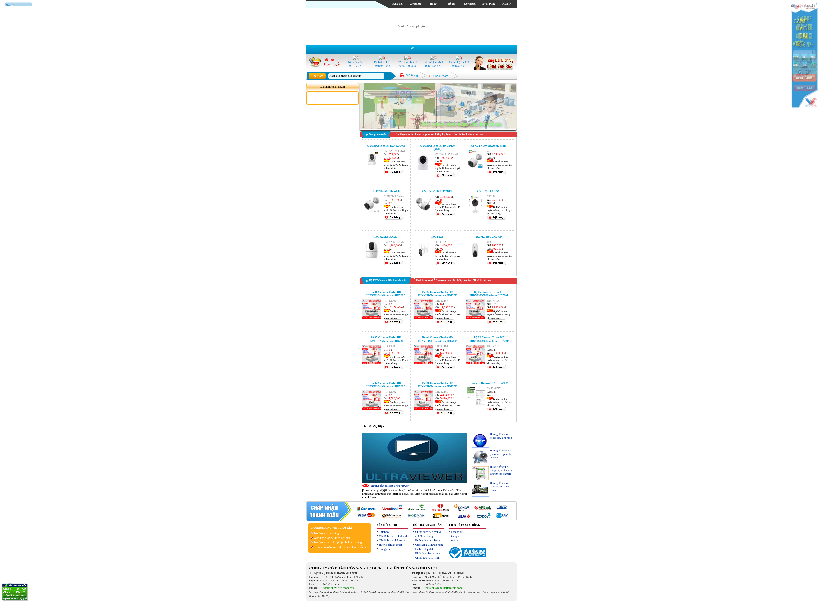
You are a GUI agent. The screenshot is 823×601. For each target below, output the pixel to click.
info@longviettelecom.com (338, 587)
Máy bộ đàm (444, 134)
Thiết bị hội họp (482, 280)
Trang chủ (397, 3)
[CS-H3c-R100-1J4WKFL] (423, 213)
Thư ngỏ (384, 531)
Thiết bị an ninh (404, 134)
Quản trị (506, 3)
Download (470, 3)
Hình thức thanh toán (427, 553)
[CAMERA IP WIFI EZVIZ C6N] (371, 168)
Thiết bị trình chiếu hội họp (468, 134)
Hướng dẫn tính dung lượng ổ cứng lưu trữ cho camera (501, 470)
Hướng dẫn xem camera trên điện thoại (499, 486)
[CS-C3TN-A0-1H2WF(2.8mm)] (475, 168)
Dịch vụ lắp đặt (424, 549)
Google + (456, 536)
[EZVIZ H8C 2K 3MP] (475, 258)
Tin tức (433, 3)
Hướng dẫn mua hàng (427, 540)
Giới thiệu (415, 3)
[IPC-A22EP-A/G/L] (371, 258)
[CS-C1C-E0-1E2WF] (475, 213)
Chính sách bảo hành (427, 557)
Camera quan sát (424, 134)
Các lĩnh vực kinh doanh (393, 536)
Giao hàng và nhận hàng (429, 544)
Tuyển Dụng (488, 3)
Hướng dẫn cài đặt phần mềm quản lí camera (500, 454)
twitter (455, 540)
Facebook (457, 531)
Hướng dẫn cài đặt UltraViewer (390, 485)
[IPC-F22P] (423, 258)
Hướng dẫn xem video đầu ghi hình (501, 436)
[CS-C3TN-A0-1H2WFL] (371, 213)
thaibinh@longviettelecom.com (443, 587)
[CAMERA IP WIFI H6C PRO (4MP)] (423, 171)
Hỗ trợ (451, 3)
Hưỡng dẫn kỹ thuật (390, 544)
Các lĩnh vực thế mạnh (392, 540)
